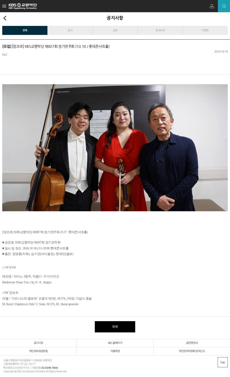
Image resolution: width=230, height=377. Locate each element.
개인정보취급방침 (38, 351)
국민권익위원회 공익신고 (192, 351)
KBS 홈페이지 (115, 343)
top (222, 362)
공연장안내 (192, 343)
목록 (115, 326)
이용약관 (115, 351)
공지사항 (38, 343)
